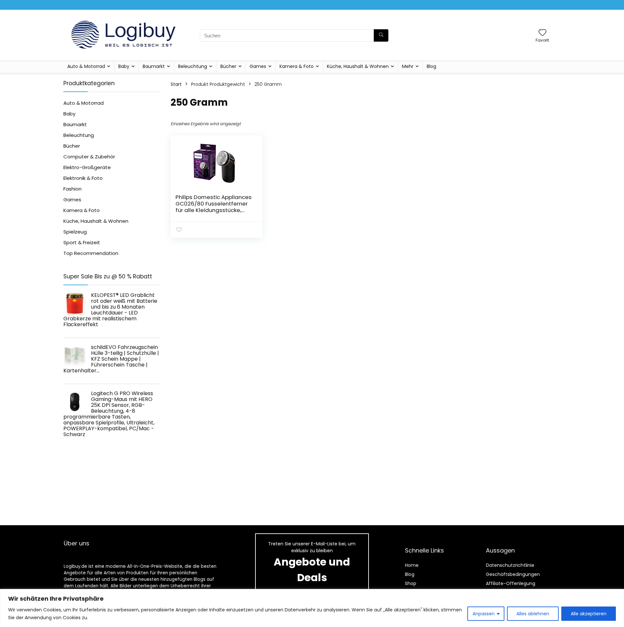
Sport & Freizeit (81, 242)
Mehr (407, 66)
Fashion (72, 188)
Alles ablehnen (532, 613)
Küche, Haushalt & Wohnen (358, 66)
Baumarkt (154, 66)
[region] (312, 608)
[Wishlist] (542, 33)
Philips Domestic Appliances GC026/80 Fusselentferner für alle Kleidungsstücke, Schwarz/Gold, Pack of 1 (214, 206)
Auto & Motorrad (86, 66)
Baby (123, 66)
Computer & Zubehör (89, 156)
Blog (431, 66)
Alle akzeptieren (588, 613)
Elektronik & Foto (83, 178)
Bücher (228, 66)
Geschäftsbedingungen (513, 574)
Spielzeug (75, 231)
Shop (410, 583)
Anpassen (484, 613)
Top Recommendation (90, 253)
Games (258, 66)
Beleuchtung (192, 66)
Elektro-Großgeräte (87, 167)
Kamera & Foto (297, 66)
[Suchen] (381, 35)
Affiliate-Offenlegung (510, 583)
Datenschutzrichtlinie (510, 565)
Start (176, 84)
